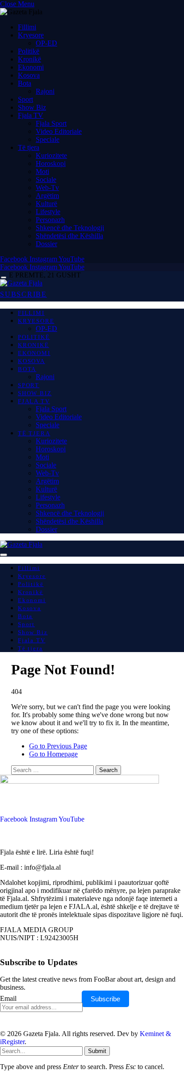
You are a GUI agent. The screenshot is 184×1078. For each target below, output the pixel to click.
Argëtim (47, 195)
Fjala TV (30, 115)
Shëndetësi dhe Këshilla (69, 236)
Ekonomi (31, 67)
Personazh (50, 219)
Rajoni (45, 91)
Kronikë (29, 59)
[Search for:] (53, 769)
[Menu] (3, 278)
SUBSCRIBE (23, 294)
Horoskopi (51, 163)
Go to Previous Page (58, 746)
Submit (97, 1051)
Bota (24, 83)
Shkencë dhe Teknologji (70, 227)
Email (8, 998)
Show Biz (32, 107)
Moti (42, 171)
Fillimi (27, 27)
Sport (25, 99)
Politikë (28, 51)
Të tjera (28, 147)
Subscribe (105, 999)
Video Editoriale (59, 131)
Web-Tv (47, 187)
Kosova (29, 75)
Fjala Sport (51, 123)
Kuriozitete (51, 155)
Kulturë (46, 203)
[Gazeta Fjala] (21, 283)
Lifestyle (48, 211)
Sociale (46, 179)
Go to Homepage (53, 754)
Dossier (46, 244)
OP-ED (46, 43)
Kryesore (31, 35)
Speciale (47, 139)
